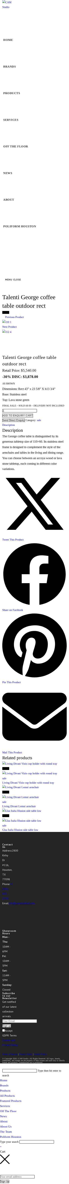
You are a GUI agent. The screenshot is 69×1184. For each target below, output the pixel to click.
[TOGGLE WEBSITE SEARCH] (5, 253)
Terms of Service (10, 1054)
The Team (6, 1131)
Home (3, 1080)
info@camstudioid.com (22, 903)
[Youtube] (3, 927)
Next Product (9, 326)
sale (39, 420)
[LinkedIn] (3, 917)
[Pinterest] (3, 922)
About (3, 1121)
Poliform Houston (10, 1136)
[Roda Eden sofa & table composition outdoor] (6, 321)
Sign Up (4, 1181)
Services (5, 1106)
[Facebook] (3, 908)
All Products (7, 1095)
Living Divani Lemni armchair (19, 806)
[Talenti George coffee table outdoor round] (6, 331)
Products (5, 1090)
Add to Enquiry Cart (17, 415)
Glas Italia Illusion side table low (20, 830)
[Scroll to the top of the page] (1, 1065)
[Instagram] (3, 912)
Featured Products (10, 1100)
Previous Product (14, 317)
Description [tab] (8, 425)
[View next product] (18, 326)
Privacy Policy (25, 1054)
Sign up (6, 1025)
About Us (6, 1126)
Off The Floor (8, 1111)
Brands (4, 1085)
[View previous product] (3, 317)
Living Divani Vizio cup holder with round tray (28, 782)
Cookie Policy (40, 1054)
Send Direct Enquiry (13, 420)
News (3, 1116)
